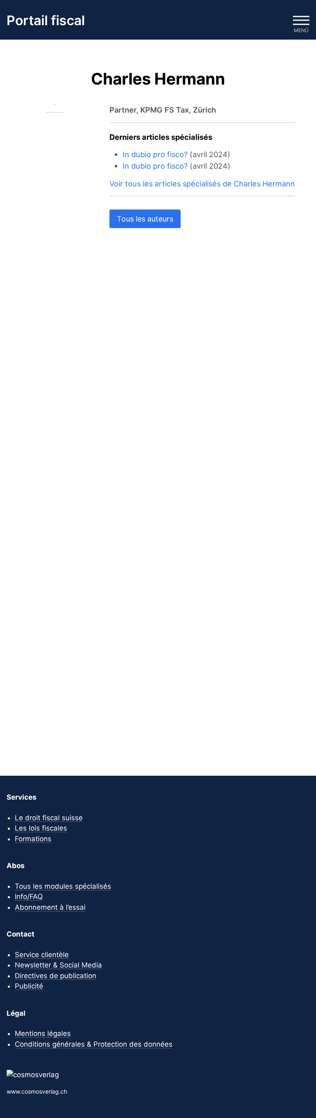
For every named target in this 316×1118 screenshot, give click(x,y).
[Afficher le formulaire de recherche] (276, 20)
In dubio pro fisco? (155, 154)
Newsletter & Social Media (58, 965)
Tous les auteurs (145, 218)
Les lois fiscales (41, 828)
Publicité (29, 986)
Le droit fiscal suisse (49, 818)
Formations (33, 839)
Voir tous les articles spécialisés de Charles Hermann (202, 183)
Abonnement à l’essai (50, 907)
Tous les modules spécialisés (63, 886)
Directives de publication (55, 976)
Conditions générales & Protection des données (93, 1044)
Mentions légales (43, 1033)
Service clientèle (42, 955)
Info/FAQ (29, 896)
